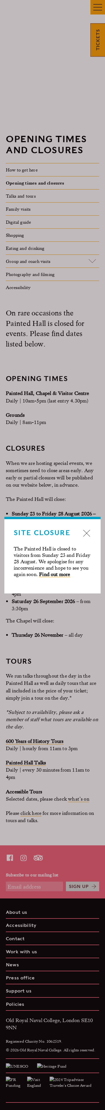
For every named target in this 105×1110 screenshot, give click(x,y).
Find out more (54, 574)
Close (86, 533)
